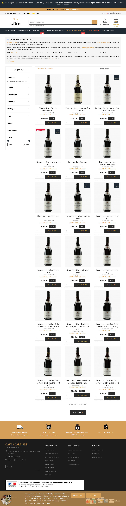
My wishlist (71, 461)
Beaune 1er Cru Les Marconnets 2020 (107, 163)
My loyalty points (73, 457)
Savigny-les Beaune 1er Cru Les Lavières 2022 (107, 109)
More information (31, 503)
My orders (71, 453)
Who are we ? (49, 450)
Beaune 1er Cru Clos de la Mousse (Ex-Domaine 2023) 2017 (77, 326)
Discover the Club (98, 450)
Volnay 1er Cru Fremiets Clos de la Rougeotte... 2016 (78, 381)
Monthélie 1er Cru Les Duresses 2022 (48, 109)
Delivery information (51, 453)
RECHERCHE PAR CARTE (36, 26)
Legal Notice (49, 461)
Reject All (78, 495)
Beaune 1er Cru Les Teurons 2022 (48, 163)
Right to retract (49, 468)
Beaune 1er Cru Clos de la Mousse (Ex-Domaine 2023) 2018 (48, 382)
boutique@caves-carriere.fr (17, 460)
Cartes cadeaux (73, 464)
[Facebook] (7, 466)
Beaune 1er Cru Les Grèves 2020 (78, 271)
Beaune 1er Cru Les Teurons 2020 (78, 217)
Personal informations (75, 450)
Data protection (50, 464)
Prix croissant (109, 69)
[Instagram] (11, 466)
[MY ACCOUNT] (104, 20)
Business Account (50, 471)
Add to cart (52, 123)
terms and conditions (52, 457)
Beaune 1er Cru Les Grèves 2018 (48, 271)
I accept (93, 495)
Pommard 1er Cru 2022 (77, 162)
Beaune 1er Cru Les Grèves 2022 (107, 217)
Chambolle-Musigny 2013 (48, 216)
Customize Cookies (43, 503)
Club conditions (97, 457)
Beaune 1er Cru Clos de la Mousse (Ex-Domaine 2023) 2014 (107, 382)
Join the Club (96, 453)
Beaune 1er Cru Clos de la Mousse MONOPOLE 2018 (48, 325)
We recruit (48, 475)
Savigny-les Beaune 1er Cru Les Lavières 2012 (78, 109)
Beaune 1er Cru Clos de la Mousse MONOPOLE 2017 (107, 325)
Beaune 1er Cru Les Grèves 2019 (107, 271)
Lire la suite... (11, 61)
